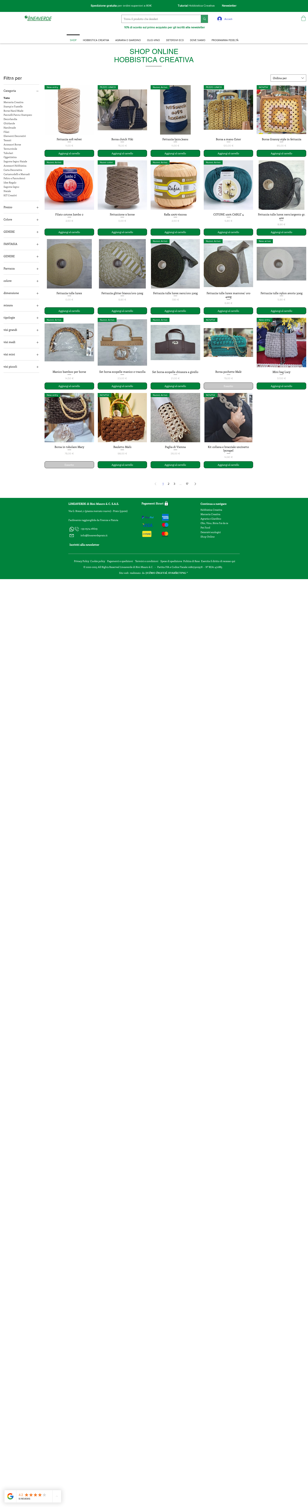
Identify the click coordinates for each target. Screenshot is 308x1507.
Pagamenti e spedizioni (120, 561)
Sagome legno (11, 186)
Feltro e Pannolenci (14, 178)
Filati (6, 131)
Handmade (10, 127)
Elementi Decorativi (15, 136)
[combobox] (288, 78)
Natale (7, 191)
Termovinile (10, 148)
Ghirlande (9, 123)
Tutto (7, 98)
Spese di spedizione (171, 561)
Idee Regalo (10, 182)
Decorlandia (10, 119)
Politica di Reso (191, 561)
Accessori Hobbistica (15, 165)
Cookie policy (97, 561)
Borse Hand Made (13, 110)
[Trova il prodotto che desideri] (204, 19)
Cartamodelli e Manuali (17, 174)
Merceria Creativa (13, 102)
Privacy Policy (81, 561)
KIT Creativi (10, 195)
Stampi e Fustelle (13, 106)
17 (187, 483)
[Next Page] (195, 483)
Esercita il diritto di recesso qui (218, 561)
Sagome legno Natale (15, 161)
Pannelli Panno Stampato (18, 114)
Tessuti (7, 140)
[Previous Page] (155, 483)
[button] (303, 18)
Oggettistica (10, 157)
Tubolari (8, 153)
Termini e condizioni (147, 561)
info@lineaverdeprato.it (94, 535)
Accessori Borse (12, 144)
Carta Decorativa (13, 170)
